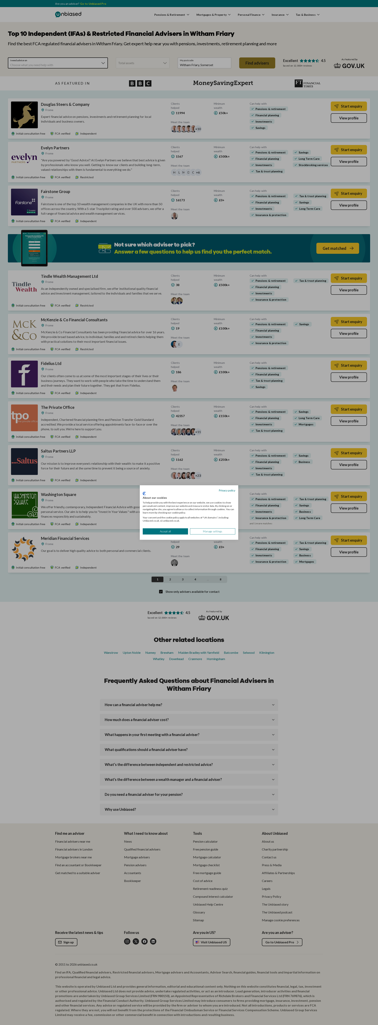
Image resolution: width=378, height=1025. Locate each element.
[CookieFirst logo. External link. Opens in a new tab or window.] (144, 493)
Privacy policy (227, 490)
